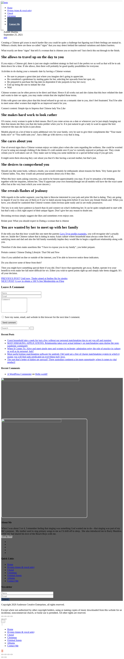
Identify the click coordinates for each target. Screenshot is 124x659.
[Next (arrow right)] (5, 619)
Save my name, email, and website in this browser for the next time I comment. (42, 317)
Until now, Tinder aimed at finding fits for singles (44, 278)
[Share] (5, 616)
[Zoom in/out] (11, 616)
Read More (6, 536)
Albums (11, 578)
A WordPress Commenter (19, 374)
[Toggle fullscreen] (8, 616)
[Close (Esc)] (2, 616)
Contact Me (14, 24)
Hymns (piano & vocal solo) (19, 10)
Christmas (12, 572)
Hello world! (41, 374)
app (5, 37)
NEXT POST (8, 281)
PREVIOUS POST (10, 278)
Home (10, 564)
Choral (10, 570)
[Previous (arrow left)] (2, 619)
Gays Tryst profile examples (73, 233)
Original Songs (14, 575)
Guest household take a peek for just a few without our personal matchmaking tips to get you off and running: (59, 340)
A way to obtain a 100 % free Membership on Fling (39, 281)
